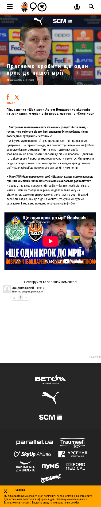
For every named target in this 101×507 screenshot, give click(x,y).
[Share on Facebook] (8, 95)
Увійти (79, 8)
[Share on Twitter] (16, 96)
